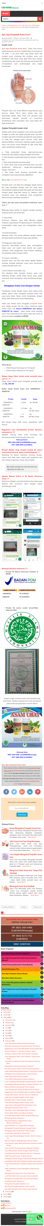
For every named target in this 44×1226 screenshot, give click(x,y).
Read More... (32, 837)
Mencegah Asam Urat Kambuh (22, 886)
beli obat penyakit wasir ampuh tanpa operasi (21, 1189)
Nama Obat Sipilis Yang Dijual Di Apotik (19, 1113)
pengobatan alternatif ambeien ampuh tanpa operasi (23, 1161)
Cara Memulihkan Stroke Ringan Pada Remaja (21, 1151)
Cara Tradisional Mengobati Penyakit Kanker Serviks (23, 1082)
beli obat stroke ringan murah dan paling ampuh (22, 1069)
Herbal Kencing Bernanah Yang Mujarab (17, 964)
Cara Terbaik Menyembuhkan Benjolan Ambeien (22, 1148)
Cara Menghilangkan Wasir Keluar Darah (19, 1102)
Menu (6, 13)
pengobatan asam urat (31, 40)
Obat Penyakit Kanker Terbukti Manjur (18, 1156)
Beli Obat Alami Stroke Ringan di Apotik (19, 1100)
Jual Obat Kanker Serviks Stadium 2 (16, 953)
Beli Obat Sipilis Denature (12, 978)
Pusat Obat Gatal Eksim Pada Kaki (17, 1133)
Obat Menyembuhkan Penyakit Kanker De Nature (22, 1046)
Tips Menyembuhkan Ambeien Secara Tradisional (22, 1153)
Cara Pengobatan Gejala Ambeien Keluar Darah (22, 1089)
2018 (5, 1017)
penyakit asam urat (7, 41)
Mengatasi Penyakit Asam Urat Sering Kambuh (21, 1178)
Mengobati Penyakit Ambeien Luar (17, 1184)
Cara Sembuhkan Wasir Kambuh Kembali (19, 1043)
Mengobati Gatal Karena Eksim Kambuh (19, 1066)
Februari (8, 1041)
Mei (6, 1033)
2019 (5, 1015)
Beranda (23, 907)
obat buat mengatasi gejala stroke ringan (19, 1097)
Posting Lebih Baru (8, 907)
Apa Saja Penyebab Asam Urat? (14, 48)
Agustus (8, 1025)
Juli (6, 1028)
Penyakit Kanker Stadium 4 (14, 1181)
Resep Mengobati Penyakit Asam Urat (25, 828)
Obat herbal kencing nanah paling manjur (18, 996)
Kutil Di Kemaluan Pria (10, 969)
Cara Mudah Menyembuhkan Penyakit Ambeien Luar (24, 1084)
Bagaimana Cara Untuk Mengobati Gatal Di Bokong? (24, 1049)
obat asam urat (19, 40)
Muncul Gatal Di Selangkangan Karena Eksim (21, 1141)
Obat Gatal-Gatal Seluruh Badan (16, 1076)
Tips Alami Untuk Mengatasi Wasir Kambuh (20, 1110)
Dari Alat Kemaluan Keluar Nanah (14, 973)
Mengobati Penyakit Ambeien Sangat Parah (20, 1128)
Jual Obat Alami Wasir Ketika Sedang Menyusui (22, 1115)
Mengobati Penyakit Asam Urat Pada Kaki (20, 1173)
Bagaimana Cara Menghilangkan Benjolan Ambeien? (24, 1092)
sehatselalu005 (10, 1208)
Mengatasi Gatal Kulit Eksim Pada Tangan (20, 1131)
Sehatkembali (17, 771)
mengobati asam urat (8, 40)
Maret (7, 1038)
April (7, 1036)
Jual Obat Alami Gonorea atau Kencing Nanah (21, 1176)
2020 (5, 1012)
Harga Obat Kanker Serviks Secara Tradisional (21, 1095)
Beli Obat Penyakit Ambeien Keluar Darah (20, 1186)
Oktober (8, 1022)
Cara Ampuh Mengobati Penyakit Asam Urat (20, 1105)
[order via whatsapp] (34, 1224)
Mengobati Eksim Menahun (14, 1118)
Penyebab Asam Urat (18, 180)
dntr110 (7, 1205)
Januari (8, 1191)
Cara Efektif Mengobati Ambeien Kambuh (19, 1079)
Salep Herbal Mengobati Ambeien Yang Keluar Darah (24, 1071)
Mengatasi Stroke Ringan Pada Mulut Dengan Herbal (24, 1158)
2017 (5, 1194)
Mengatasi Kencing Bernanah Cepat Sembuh (21, 1074)
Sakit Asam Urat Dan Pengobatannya (25, 841)
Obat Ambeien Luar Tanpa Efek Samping (19, 1125)
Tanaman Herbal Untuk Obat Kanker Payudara (21, 1054)
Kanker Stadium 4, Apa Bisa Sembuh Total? (20, 1051)
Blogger (28, 1211)
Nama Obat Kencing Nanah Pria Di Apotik (19, 1087)
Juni (7, 1030)
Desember (9, 1020)
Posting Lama (37, 907)
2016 (5, 1197)
